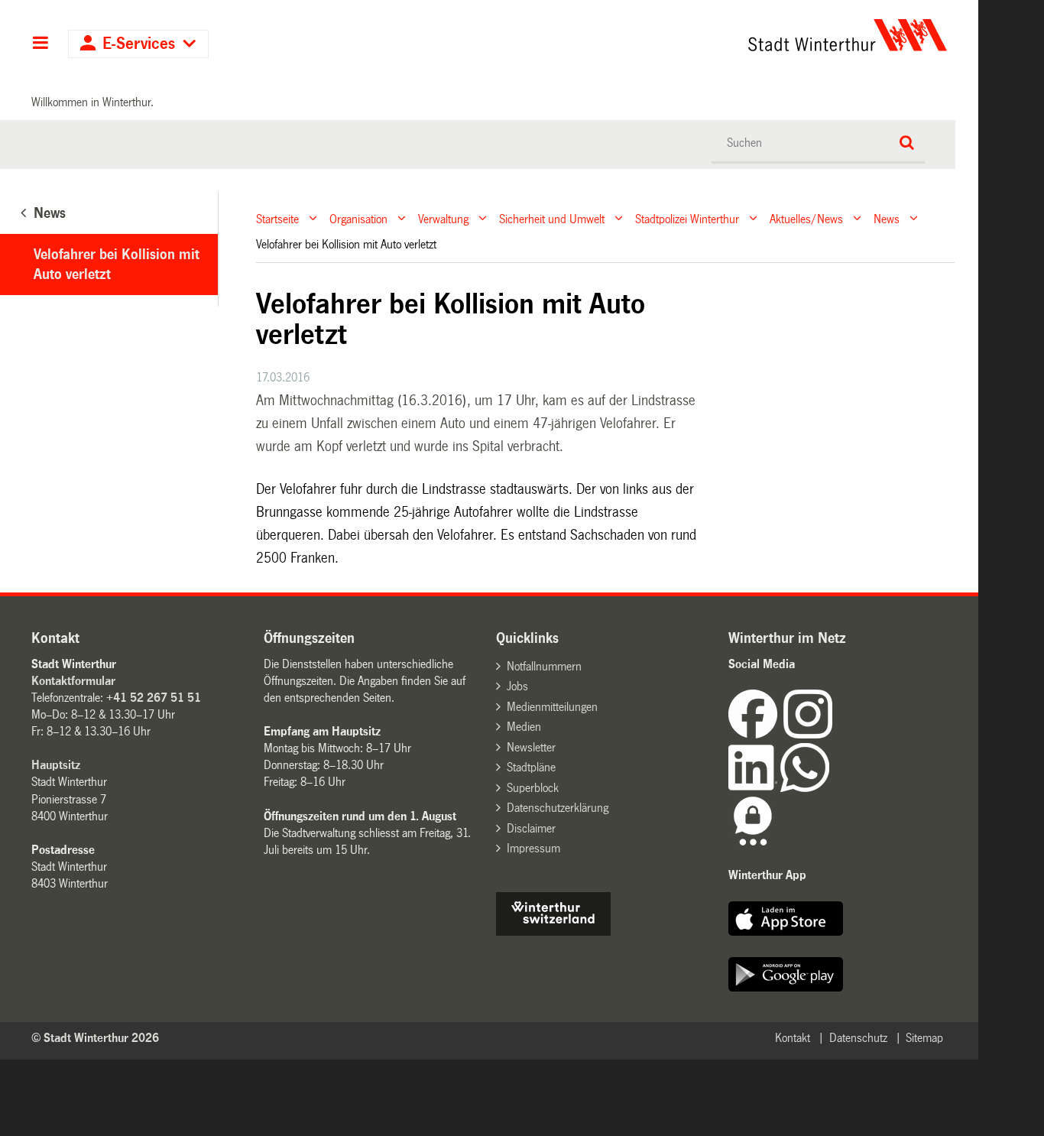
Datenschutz (858, 1037)
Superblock (533, 787)
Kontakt (792, 1037)
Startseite (277, 218)
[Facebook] (755, 734)
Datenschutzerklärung (557, 807)
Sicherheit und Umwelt (552, 218)
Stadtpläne (531, 767)
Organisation (358, 218)
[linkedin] (754, 787)
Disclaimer (531, 828)
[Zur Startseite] (705, 35)
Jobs (517, 686)
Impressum (533, 848)
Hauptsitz (55, 764)
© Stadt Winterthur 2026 (95, 1037)
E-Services (139, 44)
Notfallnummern (544, 666)
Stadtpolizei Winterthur (687, 218)
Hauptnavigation (40, 44)
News (887, 218)
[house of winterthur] (553, 931)
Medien (524, 726)
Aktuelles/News (806, 218)
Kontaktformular (73, 680)
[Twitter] (833, 734)
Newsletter (531, 747)
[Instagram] (807, 734)
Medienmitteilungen (552, 706)
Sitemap (924, 1037)
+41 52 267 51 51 (153, 697)
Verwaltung (443, 218)
